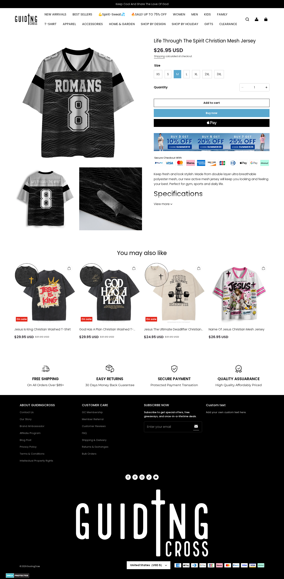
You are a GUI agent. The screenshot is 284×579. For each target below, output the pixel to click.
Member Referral (93, 419)
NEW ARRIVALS (55, 14)
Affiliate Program (30, 433)
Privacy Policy (28, 447)
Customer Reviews (94, 426)
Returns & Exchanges (95, 447)
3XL (219, 74)
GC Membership (92, 412)
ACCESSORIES (92, 24)
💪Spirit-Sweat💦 (111, 14)
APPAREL (69, 24)
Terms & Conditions (32, 454)
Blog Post (25, 440)
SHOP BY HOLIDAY (185, 24)
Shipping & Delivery (94, 440)
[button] (247, 19)
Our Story (25, 419)
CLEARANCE (228, 24)
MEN (194, 14)
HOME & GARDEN (122, 24)
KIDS (207, 14)
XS (158, 74)
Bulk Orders (89, 454)
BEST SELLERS (82, 14)
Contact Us (27, 412)
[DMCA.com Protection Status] (17, 577)
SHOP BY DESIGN (153, 24)
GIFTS (208, 24)
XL (196, 74)
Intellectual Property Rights (36, 461)
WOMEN (179, 14)
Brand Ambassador (32, 426)
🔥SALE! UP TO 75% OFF (149, 14)
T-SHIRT (50, 24)
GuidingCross (33, 566)
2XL (207, 74)
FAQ (84, 433)
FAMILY (222, 14)
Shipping (159, 56)
